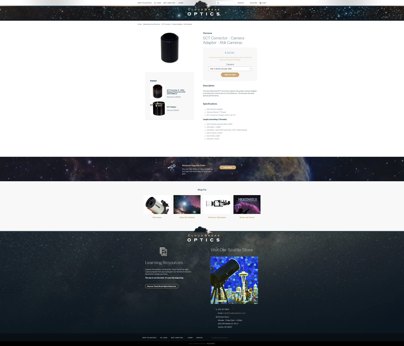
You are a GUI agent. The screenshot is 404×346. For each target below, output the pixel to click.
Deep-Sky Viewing (187, 217)
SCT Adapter (171, 107)
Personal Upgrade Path (193, 165)
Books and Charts (247, 217)
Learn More (228, 167)
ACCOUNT (253, 3)
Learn (180, 3)
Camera (230, 64)
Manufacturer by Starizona (151, 24)
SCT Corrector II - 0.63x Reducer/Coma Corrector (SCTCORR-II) (176, 92)
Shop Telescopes (145, 3)
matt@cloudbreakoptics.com (234, 313)
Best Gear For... (169, 3)
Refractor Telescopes (217, 217)
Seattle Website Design (197, 343)
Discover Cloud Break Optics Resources (161, 286)
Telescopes (157, 217)
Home (140, 24)
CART (264, 3)
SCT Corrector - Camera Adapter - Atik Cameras (177, 24)
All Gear (157, 3)
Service (241, 3)
